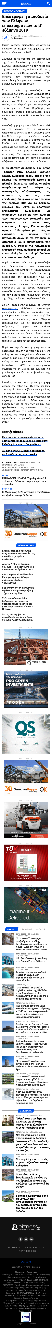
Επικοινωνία (26, 1262)
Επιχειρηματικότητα (32, 470)
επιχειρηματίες (10, 308)
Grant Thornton (30, 462)
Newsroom (18, 38)
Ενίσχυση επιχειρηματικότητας (19, 467)
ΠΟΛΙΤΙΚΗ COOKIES (27, 1251)
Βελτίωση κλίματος (13, 465)
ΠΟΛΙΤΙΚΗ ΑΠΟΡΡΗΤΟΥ (34, 1247)
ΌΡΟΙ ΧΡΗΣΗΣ (14, 1247)
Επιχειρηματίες (11, 470)
